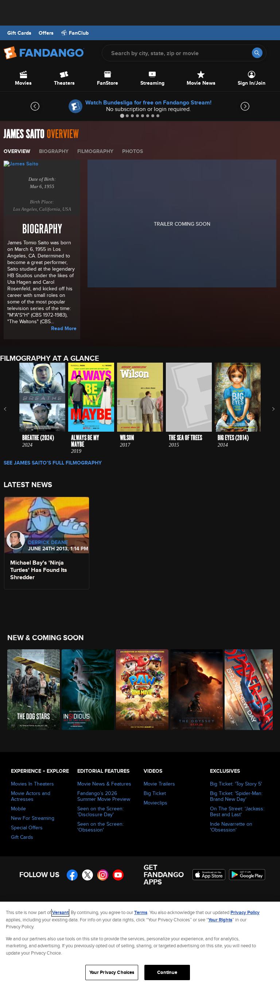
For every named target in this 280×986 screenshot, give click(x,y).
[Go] (257, 52)
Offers (46, 33)
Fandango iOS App (208, 874)
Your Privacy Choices (112, 972)
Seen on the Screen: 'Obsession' (100, 826)
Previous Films (11, 409)
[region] (140, 944)
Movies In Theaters (32, 783)
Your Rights (220, 919)
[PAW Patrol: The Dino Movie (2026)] (139, 689)
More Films (268, 409)
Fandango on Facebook (72, 875)
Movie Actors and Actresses (30, 796)
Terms (140, 912)
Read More (64, 328)
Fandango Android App (247, 874)
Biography (54, 151)
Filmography (95, 151)
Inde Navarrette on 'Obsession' (231, 826)
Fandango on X (87, 875)
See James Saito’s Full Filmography (53, 463)
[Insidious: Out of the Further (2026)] (85, 689)
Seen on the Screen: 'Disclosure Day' (100, 811)
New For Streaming (32, 818)
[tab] (122, 116)
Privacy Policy (245, 912)
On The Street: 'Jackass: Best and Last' (237, 811)
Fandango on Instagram (102, 875)
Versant (60, 912)
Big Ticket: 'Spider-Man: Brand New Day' (236, 796)
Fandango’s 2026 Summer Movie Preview (103, 796)
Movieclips (155, 802)
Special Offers (27, 827)
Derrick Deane (48, 542)
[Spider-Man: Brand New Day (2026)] (248, 689)
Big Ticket (155, 793)
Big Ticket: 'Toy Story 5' (236, 783)
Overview (17, 151)
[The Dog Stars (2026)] (30, 689)
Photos (132, 151)
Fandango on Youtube (118, 875)
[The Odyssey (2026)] (193, 689)
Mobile (18, 808)
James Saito (24, 134)
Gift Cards (19, 33)
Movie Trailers (159, 783)
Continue (167, 972)
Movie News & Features (104, 783)
